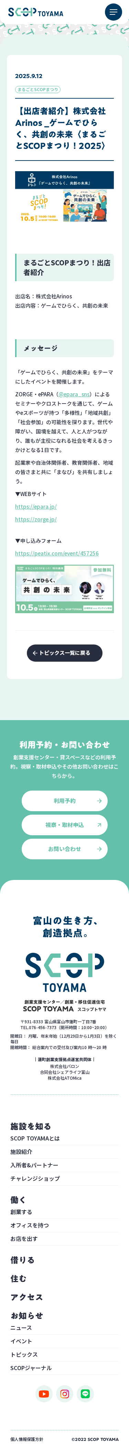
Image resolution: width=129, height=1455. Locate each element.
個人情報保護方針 (26, 1439)
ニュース (21, 1328)
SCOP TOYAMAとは (35, 1138)
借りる (22, 1260)
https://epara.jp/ (36, 506)
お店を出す (24, 1239)
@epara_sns (73, 394)
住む (18, 1279)
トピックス (24, 1355)
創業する (21, 1212)
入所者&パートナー (34, 1165)
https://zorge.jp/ (36, 519)
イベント (21, 1341)
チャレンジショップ (35, 1179)
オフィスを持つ (29, 1225)
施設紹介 (21, 1152)
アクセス (26, 1297)
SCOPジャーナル (31, 1368)
